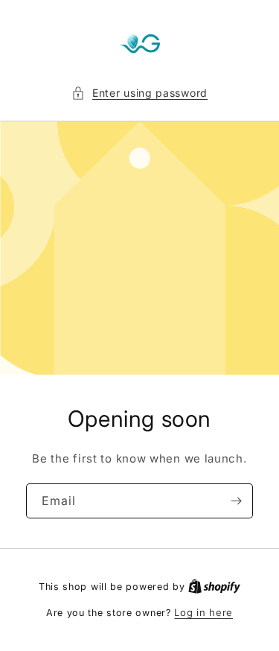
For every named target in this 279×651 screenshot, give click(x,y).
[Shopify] (214, 586)
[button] (139, 92)
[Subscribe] (235, 500)
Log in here (203, 612)
